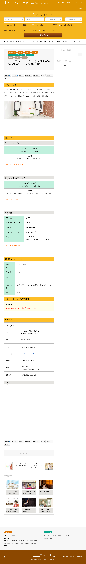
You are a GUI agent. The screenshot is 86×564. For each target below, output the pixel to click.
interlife (13, 453)
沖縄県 (12, 538)
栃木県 (35, 540)
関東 (5, 540)
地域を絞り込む (12, 52)
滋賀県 (21, 543)
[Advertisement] (69, 81)
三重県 (35, 543)
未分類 (5, 545)
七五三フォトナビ (43, 555)
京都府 (17, 543)
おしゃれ (25, 57)
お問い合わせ (78, 3)
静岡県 (13, 535)
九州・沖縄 (6, 538)
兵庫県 (13, 543)
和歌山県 (27, 543)
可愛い (17, 57)
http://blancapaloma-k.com (29, 354)
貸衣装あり (11, 55)
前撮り (27, 453)
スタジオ (32, 453)
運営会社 (79, 8)
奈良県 (31, 543)
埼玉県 (22, 540)
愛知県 (8, 535)
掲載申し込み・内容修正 (63, 3)
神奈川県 (18, 540)
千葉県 (27, 540)
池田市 (35, 453)
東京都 (13, 540)
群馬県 (8, 540)
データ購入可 (30, 55)
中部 (5, 535)
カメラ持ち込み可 (48, 538)
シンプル (11, 57)
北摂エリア (34, 52)
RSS (4, 557)
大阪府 (20, 52)
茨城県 (31, 540)
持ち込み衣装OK (20, 55)
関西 (27, 52)
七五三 (24, 453)
